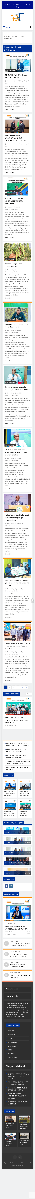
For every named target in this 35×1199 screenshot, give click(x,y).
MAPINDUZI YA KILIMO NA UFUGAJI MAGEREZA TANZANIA (16, 201)
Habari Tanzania (10, 191)
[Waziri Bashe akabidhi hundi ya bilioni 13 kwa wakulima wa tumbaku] (17, 568)
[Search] (30, 27)
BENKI (11, 972)
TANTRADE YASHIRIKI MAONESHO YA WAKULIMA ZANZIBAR (13, 4)
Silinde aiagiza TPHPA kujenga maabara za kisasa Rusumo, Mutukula (17, 645)
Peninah (9, 81)
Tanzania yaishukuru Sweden (9, 1143)
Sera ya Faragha (17, 1165)
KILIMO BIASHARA (10, 70)
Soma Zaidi (8, 109)
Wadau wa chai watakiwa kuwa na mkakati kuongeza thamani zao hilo (16, 452)
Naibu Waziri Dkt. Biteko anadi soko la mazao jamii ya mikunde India (17, 517)
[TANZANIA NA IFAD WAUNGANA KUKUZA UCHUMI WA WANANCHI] (17, 124)
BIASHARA (17, 972)
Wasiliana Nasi (26, 1163)
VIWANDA (11, 1054)
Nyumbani (7, 36)
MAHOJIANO (10, 1119)
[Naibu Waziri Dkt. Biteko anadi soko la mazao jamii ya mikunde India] (17, 503)
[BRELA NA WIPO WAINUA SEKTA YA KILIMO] (17, 63)
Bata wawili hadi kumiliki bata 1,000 (24, 1142)
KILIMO (14, 36)
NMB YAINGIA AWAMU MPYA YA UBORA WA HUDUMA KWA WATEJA (9, 795)
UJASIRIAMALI (12, 1042)
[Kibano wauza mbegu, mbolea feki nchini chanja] (17, 312)
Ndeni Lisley (10, 269)
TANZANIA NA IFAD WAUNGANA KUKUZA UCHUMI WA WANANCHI (15, 138)
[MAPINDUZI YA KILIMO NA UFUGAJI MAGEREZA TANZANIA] (17, 187)
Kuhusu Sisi (16, 1163)
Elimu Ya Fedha (12, 1057)
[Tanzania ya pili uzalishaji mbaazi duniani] (17, 252)
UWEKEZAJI (12, 1046)
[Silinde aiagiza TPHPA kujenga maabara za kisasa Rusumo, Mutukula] (17, 631)
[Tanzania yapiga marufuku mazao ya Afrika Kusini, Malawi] (17, 375)
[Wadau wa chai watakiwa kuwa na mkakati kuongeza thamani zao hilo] (17, 438)
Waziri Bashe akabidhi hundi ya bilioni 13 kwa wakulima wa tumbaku (17, 582)
